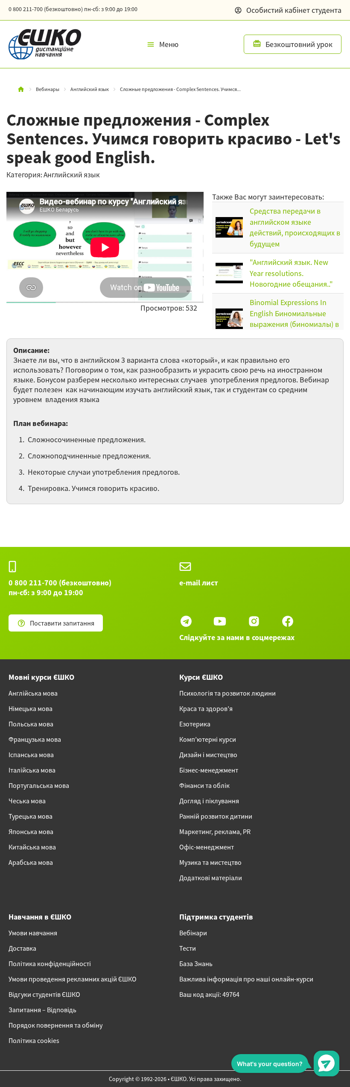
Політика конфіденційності (50, 963)
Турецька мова (30, 816)
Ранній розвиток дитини (215, 816)
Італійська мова (32, 770)
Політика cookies (34, 1040)
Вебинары (47, 89)
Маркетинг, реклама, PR (215, 831)
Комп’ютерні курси (207, 739)
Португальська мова (39, 785)
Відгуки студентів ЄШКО (44, 994)
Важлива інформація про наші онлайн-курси (246, 979)
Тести (187, 948)
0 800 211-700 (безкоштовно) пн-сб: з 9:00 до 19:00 (60, 587)
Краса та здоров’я (206, 708)
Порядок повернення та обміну (55, 1025)
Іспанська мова (31, 754)
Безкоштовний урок (298, 44)
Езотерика (194, 724)
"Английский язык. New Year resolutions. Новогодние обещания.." (291, 273)
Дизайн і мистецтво (208, 754)
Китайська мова (32, 847)
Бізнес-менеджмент (208, 770)
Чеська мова (27, 800)
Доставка (22, 948)
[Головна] (21, 89)
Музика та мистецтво (210, 862)
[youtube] (220, 621)
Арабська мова (31, 862)
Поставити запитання (62, 623)
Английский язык (89, 89)
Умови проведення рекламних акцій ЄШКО (73, 979)
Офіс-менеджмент (206, 847)
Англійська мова (33, 693)
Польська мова (31, 724)
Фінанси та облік (204, 785)
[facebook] (288, 621)
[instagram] (254, 621)
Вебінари (193, 932)
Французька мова (35, 739)
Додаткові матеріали (210, 877)
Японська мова (31, 831)
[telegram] (186, 621)
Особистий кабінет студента (293, 10)
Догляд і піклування (209, 800)
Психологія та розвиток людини (227, 693)
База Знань (196, 963)
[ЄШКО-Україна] (40, 44)
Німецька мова (30, 708)
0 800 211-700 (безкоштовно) (73, 9)
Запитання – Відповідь (42, 1009)
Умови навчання (33, 932)
